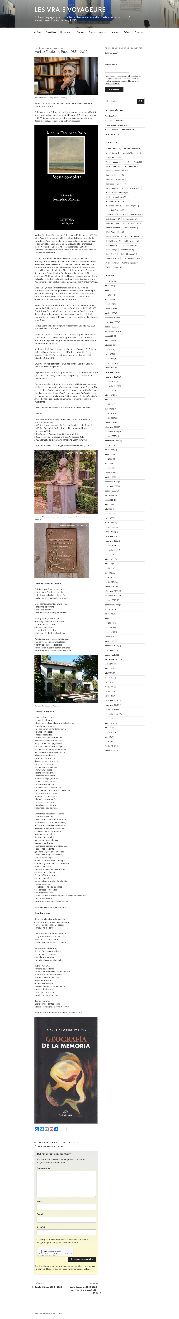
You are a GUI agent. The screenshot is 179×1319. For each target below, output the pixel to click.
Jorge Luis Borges (115, 210)
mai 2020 (109, 623)
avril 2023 (109, 463)
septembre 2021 (111, 550)
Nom (39, 1201)
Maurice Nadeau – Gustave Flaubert (119, 130)
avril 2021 (109, 573)
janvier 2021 (110, 586)
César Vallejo (135, 162)
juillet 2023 (109, 450)
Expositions (51, 32)
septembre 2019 (111, 659)
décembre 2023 (111, 427)
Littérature (65, 32)
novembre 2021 (111, 541)
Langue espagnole (47, 1143)
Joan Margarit (132, 206)
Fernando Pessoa (115, 175)
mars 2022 (109, 523)
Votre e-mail (111, 64)
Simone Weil (112, 258)
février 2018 (110, 746)
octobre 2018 (110, 710)
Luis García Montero (132, 223)
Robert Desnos (129, 254)
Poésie (76, 1143)
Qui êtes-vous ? (111, 53)
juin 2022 (108, 509)
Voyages (115, 32)
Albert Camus (113, 149)
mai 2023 (108, 459)
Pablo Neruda (113, 241)
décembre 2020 (111, 591)
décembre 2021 (111, 536)
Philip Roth (111, 250)
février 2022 (110, 527)
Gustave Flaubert (115, 201)
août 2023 (109, 445)
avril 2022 (109, 518)
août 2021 (109, 555)
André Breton (113, 153)
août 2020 (109, 609)
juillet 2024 (109, 395)
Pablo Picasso (131, 241)
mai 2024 (109, 404)
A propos (139, 32)
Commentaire (43, 1168)
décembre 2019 (111, 646)
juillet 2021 (109, 559)
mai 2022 (108, 514)
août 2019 (109, 664)
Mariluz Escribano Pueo (51, 1146)
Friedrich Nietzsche (131, 188)
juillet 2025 (109, 340)
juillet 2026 (109, 286)
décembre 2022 (111, 482)
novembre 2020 (111, 596)
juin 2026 (108, 290)
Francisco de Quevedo (116, 184)
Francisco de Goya (115, 179)
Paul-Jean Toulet (111, 116)
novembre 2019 (111, 650)
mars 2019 (109, 687)
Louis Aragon (130, 219)
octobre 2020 (110, 600)
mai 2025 (109, 350)
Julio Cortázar (113, 219)
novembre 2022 (111, 486)
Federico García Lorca (117, 171)
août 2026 (109, 281)
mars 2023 (109, 468)
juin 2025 (108, 345)
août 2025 (109, 336)
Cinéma (37, 32)
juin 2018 (108, 728)
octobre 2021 (110, 545)
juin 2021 (108, 564)
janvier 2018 (110, 751)
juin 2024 (108, 400)
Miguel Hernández (134, 236)
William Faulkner (114, 267)
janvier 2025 (110, 368)
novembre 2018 (111, 705)
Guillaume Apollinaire (116, 197)
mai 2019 (108, 678)
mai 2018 (108, 732)
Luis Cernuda (113, 223)
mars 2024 (109, 413)
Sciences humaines (97, 32)
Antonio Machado (132, 153)
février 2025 (110, 363)
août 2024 (109, 390)
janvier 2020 (110, 641)
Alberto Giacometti (133, 149)
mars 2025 (109, 359)
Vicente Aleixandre (131, 258)
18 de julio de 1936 (112, 134)
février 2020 (110, 637)
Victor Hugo (112, 263)
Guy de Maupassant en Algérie (117, 125)
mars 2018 (109, 741)
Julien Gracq (135, 215)
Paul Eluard (112, 245)
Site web (41, 1227)
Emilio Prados (113, 166)
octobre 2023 (110, 436)
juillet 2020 (109, 614)
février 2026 (110, 308)
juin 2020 (108, 618)
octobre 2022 (110, 491)
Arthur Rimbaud (114, 157)
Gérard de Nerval (114, 206)
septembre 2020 (112, 605)
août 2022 (109, 500)
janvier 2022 (110, 532)
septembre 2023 (112, 441)
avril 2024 (109, 409)
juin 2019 (108, 673)
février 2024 (110, 418)
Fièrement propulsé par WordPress (48, 1313)
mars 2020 (109, 632)
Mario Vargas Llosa (115, 232)
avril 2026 (109, 299)
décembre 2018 (111, 700)
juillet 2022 (109, 504)
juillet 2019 (109, 668)
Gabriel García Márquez (117, 193)
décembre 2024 (111, 372)
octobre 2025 (110, 327)
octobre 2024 (110, 381)
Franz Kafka (112, 188)
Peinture (80, 32)
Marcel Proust (130, 228)
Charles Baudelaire (115, 162)
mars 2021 (109, 577)
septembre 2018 (111, 714)
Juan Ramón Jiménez (116, 215)
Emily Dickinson (130, 166)
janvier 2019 (110, 696)
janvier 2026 (110, 313)
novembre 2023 (111, 432)
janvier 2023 (110, 477)
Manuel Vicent (113, 228)
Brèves (127, 32)
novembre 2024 (111, 377)
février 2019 (110, 691)
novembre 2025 (111, 322)
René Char (112, 254)
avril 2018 (109, 737)
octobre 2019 (110, 655)
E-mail (40, 1214)
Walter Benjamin (130, 263)
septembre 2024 (112, 386)
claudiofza (57, 48)
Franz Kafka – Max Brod (114, 121)
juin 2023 (108, 454)
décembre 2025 (111, 318)
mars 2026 (109, 304)
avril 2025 (109, 354)
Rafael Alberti (127, 250)
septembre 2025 (112, 331)
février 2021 (110, 582)
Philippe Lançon (129, 245)
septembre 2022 (112, 495)
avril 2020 (109, 628)
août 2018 (109, 719)
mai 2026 (109, 295)
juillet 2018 (109, 723)
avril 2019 (109, 682)
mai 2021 (108, 568)
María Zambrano (114, 236)
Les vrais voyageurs (70, 9)
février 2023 (110, 473)
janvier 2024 (110, 422)
